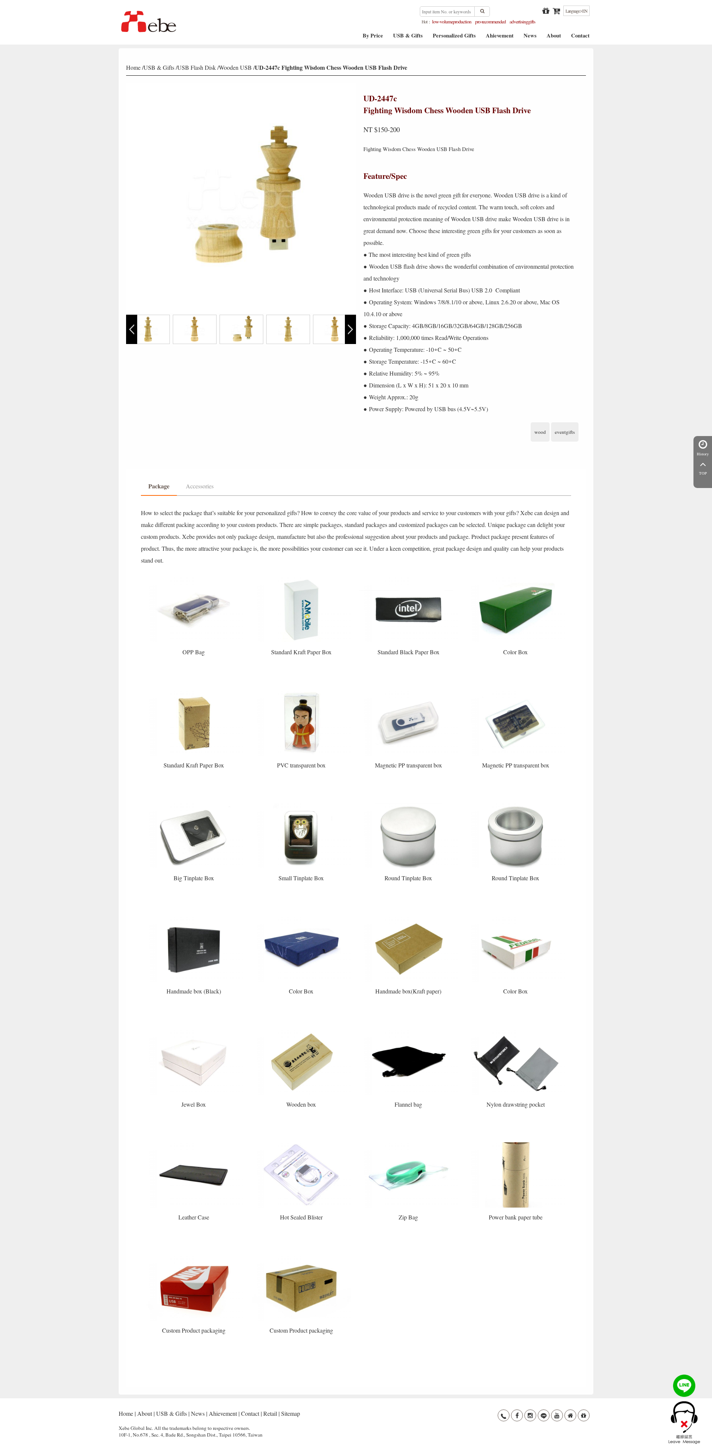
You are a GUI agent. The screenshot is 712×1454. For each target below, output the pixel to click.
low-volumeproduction (451, 21)
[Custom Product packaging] (194, 1258)
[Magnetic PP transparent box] (409, 693)
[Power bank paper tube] (515, 1145)
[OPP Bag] (194, 579)
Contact (580, 38)
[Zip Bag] (409, 1145)
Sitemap (290, 1413)
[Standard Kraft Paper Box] (301, 579)
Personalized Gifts (454, 38)
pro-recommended (490, 21)
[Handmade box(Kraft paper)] (409, 919)
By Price (373, 38)
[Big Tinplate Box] (194, 805)
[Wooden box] (301, 1031)
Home (133, 67)
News (530, 38)
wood (540, 432)
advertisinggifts (522, 21)
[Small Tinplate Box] (301, 805)
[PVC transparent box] (301, 693)
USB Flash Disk (196, 67)
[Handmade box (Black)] (194, 919)
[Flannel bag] (409, 1031)
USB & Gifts (408, 38)
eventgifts (565, 432)
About (554, 38)
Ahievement (500, 38)
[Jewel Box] (194, 1031)
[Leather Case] (194, 1145)
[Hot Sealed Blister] (301, 1145)
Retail (270, 1413)
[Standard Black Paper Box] (409, 579)
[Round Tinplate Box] (409, 805)
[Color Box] (515, 579)
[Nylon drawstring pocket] (515, 1031)
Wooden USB (235, 67)
